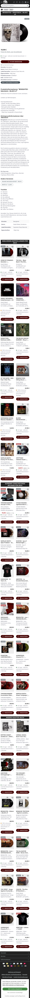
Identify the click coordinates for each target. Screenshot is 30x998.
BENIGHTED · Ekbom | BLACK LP (7, 812)
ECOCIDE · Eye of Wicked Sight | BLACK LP (21, 541)
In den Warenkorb (16, 62)
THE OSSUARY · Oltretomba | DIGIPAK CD (21, 773)
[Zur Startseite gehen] (5, 2)
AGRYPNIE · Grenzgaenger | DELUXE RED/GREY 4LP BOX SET (6, 773)
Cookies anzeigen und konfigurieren (15, 996)
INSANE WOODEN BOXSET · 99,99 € (12, 181)
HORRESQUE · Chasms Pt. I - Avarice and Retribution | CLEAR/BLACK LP (6, 928)
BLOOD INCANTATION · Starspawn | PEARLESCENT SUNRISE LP (21, 418)
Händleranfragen (7, 977)
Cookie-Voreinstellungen (20, 977)
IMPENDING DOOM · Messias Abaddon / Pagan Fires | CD (7, 418)
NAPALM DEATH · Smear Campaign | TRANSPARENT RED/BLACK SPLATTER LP (22, 694)
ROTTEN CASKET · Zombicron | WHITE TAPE (7, 735)
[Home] (2, 9)
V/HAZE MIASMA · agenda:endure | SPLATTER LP (21, 503)
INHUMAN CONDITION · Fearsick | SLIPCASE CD (22, 299)
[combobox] (13, 5)
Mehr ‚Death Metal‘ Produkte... (10, 82)
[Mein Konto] (19, 2)
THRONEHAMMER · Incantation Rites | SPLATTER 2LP (7, 694)
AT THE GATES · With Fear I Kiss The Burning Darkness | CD (7, 379)
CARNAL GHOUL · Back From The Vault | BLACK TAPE (22, 735)
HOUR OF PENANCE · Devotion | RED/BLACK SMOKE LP (7, 261)
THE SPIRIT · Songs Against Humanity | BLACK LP (7, 890)
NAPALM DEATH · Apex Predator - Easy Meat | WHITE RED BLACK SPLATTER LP (7, 541)
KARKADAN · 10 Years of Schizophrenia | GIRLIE (6, 580)
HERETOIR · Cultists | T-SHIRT (22, 928)
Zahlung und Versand (14, 972)
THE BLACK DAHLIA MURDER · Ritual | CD (22, 339)
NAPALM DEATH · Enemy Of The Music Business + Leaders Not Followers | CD (7, 458)
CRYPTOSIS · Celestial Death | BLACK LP (21, 458)
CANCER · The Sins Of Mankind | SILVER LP (22, 890)
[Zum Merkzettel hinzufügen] (12, 246)
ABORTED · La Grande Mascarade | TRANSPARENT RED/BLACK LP (22, 580)
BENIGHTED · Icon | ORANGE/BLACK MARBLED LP (22, 618)
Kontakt (24, 974)
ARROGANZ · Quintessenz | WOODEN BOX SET (6, 618)
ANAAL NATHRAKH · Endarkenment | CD (7, 299)
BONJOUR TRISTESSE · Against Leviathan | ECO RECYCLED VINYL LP (22, 812)
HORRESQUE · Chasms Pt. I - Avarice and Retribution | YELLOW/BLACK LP (22, 656)
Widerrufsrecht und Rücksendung (11, 974)
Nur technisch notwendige (14, 992)
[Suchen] (27, 5)
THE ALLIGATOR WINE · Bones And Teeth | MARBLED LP (22, 852)
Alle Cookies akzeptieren (15, 989)
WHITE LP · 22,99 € (7, 184)
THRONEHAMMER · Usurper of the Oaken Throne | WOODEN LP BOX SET (7, 503)
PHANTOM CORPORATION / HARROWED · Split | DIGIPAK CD (7, 656)
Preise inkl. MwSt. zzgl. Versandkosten (11, 52)
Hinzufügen (8, 279)
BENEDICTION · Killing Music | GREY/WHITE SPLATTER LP (21, 379)
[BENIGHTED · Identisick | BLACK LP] (15, 32)
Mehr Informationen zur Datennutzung (13, 985)
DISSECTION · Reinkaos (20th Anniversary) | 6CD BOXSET (7, 339)
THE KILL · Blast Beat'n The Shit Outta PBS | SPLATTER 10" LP (21, 261)
